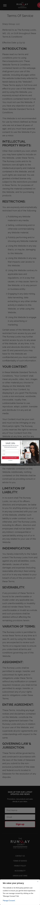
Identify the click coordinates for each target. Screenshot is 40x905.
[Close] (37, 881)
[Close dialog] (38, 441)
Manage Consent (9, 901)
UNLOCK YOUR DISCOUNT (10, 457)
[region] (20, 892)
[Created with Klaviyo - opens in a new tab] (20, 464)
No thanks (10, 460)
